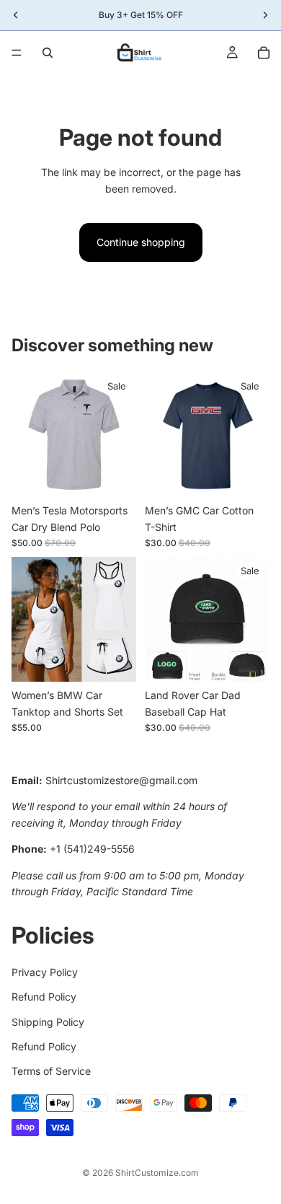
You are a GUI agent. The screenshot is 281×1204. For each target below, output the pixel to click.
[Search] (47, 53)
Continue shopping (141, 242)
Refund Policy (44, 997)
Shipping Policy (48, 1022)
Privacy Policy (45, 972)
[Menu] (16, 52)
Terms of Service (51, 1071)
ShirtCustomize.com (157, 1172)
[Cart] (264, 53)
